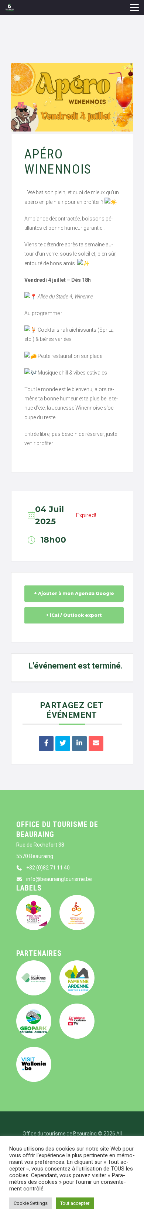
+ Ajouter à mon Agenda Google (74, 593)
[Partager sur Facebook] (46, 743)
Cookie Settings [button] (31, 1203)
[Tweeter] (62, 743)
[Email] (96, 743)
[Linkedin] (79, 743)
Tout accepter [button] (74, 1203)
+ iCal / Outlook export (74, 615)
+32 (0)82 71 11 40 (48, 868)
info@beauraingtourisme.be (59, 879)
